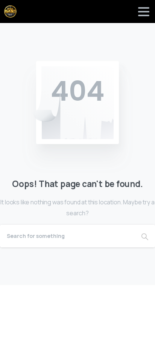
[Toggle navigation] (143, 11)
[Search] (145, 236)
